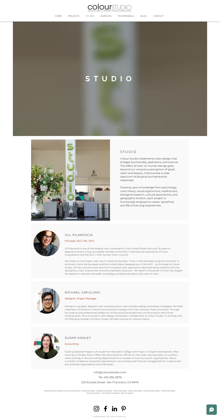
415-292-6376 (113, 377)
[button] (46, 243)
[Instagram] (96, 408)
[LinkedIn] (114, 408)
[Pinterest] (123, 408)
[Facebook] (105, 408)
